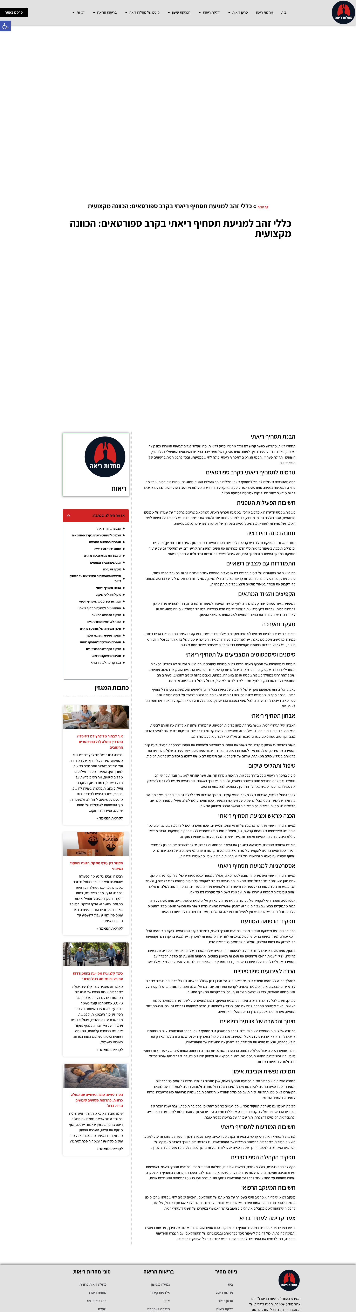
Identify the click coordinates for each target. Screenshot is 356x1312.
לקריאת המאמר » (110, 818)
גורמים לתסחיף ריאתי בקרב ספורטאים (96, 535)
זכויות (81, 12)
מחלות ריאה (264, 12)
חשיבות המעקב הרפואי (106, 656)
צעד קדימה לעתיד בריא (106, 662)
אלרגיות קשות (160, 1292)
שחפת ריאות (98, 1292)
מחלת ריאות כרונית (93, 1284)
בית (283, 12)
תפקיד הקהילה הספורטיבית (103, 649)
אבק (167, 1300)
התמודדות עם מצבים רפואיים (102, 556)
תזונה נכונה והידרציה (107, 549)
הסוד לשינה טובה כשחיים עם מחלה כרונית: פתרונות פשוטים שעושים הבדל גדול (97, 1100)
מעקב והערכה (112, 569)
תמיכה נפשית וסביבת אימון (104, 635)
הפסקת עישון (181, 12)
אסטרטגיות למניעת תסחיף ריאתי (100, 608)
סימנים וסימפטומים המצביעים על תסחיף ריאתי (95, 578)
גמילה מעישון (160, 1284)
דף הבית (263, 207)
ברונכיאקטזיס (97, 1300)
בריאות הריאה (107, 12)
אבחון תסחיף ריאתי (108, 588)
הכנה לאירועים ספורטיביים (104, 622)
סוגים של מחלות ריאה (144, 12)
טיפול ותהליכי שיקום (108, 594)
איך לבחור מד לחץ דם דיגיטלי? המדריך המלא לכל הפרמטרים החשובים (100, 742)
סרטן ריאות (240, 12)
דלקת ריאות (211, 12)
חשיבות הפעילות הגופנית (105, 542)
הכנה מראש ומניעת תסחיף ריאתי (100, 601)
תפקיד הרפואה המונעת (106, 615)
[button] (5, 26)
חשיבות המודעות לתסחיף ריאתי (100, 642)
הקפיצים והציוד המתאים (105, 562)
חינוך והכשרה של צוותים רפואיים (100, 628)
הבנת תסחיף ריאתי (109, 528)
